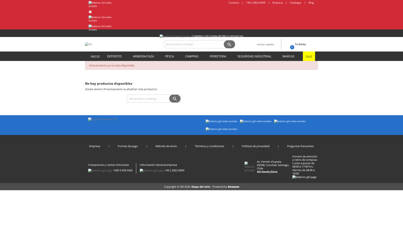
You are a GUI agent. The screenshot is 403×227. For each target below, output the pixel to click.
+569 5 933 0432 (123, 170)
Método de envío (166, 146)
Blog (311, 2)
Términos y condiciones (209, 146)
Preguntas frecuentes (300, 146)
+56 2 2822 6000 (256, 2)
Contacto (234, 2)
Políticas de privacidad (256, 146)
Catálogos (296, 2)
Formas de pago (128, 146)
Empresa (277, 2)
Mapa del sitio (201, 187)
